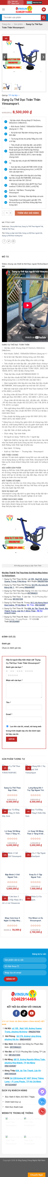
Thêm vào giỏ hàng (28, 213)
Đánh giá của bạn (14, 667)
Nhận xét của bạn (14, 680)
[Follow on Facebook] (16, 1013)
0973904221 (33, 593)
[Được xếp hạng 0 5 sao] (12, 795)
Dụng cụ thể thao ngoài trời (32, 233)
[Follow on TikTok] (24, 1013)
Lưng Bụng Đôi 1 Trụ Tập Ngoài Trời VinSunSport (35, 789)
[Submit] (43, 17)
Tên (8, 702)
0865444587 (25, 1039)
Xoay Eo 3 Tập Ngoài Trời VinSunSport (35, 875)
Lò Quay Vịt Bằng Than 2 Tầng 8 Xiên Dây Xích (35, 832)
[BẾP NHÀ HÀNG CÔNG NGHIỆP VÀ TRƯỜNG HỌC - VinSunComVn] (24, 9)
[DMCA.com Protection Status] (34, 2)
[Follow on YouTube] (31, 1013)
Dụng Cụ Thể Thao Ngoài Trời (32, 226)
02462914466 (10, 613)
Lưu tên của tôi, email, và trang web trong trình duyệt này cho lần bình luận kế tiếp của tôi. (23, 730)
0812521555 (14, 1055)
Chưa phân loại (15, 226)
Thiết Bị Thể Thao (8, 229)
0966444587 (29, 587)
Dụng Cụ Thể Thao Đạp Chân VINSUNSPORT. (12, 789)
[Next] (43, 56)
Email (9, 714)
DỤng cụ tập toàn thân (13, 233)
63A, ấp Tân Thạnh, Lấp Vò (28, 1070)
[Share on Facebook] (4, 241)
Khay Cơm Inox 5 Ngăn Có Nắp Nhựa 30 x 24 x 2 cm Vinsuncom (12, 919)
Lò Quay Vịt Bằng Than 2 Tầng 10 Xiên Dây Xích (12, 832)
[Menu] (3, 9)
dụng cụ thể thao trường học (12, 236)
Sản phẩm (18, 24)
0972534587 (11, 1085)
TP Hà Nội (13, 95)
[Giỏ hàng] (44, 9)
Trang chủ (6, 24)
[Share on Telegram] (13, 241)
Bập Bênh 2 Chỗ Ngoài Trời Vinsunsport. (12, 875)
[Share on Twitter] (9, 241)
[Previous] (5, 56)
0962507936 (43, 581)
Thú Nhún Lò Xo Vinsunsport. (35, 919)
